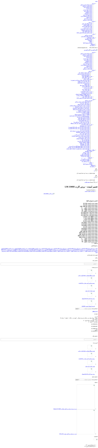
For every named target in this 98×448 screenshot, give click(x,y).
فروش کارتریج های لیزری (86, 16)
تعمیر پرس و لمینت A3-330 (49, 248)
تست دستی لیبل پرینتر (84, 133)
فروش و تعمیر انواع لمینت (86, 28)
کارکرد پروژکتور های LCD (83, 119)
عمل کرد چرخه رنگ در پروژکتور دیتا (81, 122)
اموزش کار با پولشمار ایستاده (82, 138)
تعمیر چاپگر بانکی (85, 77)
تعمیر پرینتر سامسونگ (84, 125)
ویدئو (94, 34)
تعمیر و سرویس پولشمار (86, 30)
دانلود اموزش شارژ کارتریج (83, 141)
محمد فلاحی (87, 182)
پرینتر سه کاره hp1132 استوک (88, 298)
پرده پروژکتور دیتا (85, 161)
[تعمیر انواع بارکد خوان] (89, 288)
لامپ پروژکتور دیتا (85, 158)
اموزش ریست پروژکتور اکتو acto (82, 106)
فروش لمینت (89, 8)
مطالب (90, 41)
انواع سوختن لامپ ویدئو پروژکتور (82, 101)
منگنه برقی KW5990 (84, 145)
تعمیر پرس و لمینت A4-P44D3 (68, 249)
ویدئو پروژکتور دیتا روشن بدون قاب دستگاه (80, 123)
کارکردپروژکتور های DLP (83, 118)
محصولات (90, 40)
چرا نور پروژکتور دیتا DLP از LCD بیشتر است (79, 115)
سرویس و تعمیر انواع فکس (83, 82)
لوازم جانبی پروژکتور (87, 20)
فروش (93, 3)
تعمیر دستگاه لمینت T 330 (14, 251)
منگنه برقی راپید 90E (84, 143)
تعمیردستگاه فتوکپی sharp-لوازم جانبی (86, 275)
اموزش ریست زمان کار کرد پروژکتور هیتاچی (79, 105)
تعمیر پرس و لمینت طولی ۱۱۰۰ (89, 251)
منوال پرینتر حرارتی (85, 156)
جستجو (77, 308)
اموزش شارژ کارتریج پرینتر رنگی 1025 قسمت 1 (78, 127)
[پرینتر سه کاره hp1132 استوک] (89, 296)
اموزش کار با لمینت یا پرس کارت (82, 134)
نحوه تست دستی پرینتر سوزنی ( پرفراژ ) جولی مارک (78, 148)
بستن (96, 1)
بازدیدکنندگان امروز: (90, 446)
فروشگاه (93, 44)
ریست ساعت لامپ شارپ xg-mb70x (87, 283)
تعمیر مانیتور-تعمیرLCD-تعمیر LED (84, 32)
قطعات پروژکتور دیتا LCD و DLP (82, 114)
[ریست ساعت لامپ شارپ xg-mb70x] (89, 280)
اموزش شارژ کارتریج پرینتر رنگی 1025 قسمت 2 (78, 128)
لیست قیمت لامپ (85, 75)
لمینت (86, 191)
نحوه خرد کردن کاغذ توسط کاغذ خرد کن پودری (79, 146)
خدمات (93, 21)
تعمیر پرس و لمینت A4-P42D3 (81, 249)
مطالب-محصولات (91, 37)
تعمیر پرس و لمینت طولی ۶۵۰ (62, 251)
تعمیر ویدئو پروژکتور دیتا (84, 72)
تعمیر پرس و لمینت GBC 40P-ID (54, 249)
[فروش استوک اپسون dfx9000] (89, 303)
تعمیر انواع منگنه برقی (87, 31)
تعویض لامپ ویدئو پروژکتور (83, 104)
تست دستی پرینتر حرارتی (83, 137)
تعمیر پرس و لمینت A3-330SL (36, 248)
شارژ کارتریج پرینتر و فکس (83, 81)
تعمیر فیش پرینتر (85, 89)
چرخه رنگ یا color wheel (84, 120)
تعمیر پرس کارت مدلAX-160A (90, 248)
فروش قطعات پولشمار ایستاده (82, 94)
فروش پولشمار (88, 12)
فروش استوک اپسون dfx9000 (88, 306)
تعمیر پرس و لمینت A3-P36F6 (10, 248)
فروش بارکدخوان (88, 13)
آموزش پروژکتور (88, 35)
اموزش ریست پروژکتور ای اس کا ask (81, 109)
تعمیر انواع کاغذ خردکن (87, 26)
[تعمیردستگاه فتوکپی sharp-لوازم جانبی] (89, 273)
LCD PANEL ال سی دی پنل (83, 117)
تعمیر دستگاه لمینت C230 (49, 251)
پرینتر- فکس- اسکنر (87, 25)
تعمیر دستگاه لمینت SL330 (26, 251)
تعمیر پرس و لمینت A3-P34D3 (23, 248)
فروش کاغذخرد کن (88, 7)
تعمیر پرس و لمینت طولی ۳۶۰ (75, 251)
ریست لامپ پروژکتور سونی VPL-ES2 (81, 108)
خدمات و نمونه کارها (87, 42)
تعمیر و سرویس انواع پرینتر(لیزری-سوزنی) (80, 80)
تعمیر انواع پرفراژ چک (84, 85)
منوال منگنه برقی (85, 153)
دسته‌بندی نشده (91, 191)
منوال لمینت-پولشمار (84, 155)
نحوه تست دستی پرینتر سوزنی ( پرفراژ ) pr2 (79, 131)
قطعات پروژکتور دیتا (84, 160)
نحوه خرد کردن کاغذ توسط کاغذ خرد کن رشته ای (78, 147)
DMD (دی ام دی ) (85, 113)
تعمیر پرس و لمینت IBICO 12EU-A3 (23, 249)
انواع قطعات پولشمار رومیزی (82, 95)
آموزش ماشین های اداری (86, 36)
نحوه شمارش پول (85, 139)
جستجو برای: (94, 308)
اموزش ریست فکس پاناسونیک (82, 132)
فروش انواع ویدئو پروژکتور (86, 4)
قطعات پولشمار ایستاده (84, 142)
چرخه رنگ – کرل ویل (84, 103)
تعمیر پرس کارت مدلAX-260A (76, 248)
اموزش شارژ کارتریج (84, 129)
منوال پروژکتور (86, 152)
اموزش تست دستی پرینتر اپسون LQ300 (80, 136)
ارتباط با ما (92, 45)
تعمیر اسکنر (86, 84)
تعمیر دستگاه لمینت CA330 (38, 251)
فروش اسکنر (89, 17)
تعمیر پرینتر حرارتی (88, 27)
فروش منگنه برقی (88, 11)
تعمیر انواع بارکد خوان (90, 290)
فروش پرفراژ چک (88, 18)
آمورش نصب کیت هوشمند (83, 110)
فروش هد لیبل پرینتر (87, 14)
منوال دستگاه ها (88, 39)
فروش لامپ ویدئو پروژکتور (83, 73)
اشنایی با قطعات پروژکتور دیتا (82, 112)
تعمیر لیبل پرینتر (85, 90)
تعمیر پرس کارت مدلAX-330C (62, 248)
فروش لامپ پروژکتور (87, 6)
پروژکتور (90, 22)
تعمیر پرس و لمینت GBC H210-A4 (39, 249)
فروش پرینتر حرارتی (87, 9)
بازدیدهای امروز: (91, 445)
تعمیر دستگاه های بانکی (87, 23)
